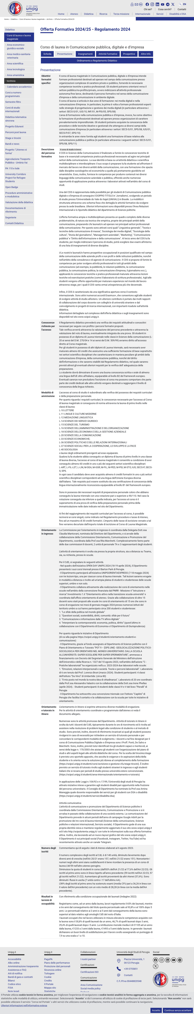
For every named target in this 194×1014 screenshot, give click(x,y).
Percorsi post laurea (15, 132)
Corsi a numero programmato (13, 94)
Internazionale (142, 14)
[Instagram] (152, 4)
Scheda (47, 54)
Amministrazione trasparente (23, 966)
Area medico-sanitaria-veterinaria (19, 56)
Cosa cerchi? (165, 9)
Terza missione (121, 14)
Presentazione (64, 54)
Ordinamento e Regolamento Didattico (97, 60)
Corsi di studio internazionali (12, 109)
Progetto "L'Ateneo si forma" (16, 151)
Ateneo (74, 14)
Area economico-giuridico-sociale (16, 46)
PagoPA (48, 959)
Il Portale (48, 984)
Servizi (159, 14)
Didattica (88, 14)
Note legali (13, 991)
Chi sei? (148, 9)
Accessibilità (14, 959)
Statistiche (49, 991)
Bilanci (11, 980)
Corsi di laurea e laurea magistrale (19, 37)
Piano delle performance (57, 962)
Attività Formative (108, 54)
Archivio (11, 81)
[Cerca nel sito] (180, 4)
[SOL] (141, 4)
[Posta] (136, 4)
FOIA (10, 987)
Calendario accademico (19, 86)
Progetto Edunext (14, 126)
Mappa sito (50, 987)
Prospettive (129, 54)
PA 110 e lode (12, 168)
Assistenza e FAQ (17, 969)
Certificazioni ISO (89, 972)
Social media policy (91, 988)
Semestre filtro (13, 102)
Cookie (47, 977)
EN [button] (184, 4)
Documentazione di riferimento (15, 210)
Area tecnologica (16, 69)
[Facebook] (147, 4)
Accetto (156, 1010)
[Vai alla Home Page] (24, 8)
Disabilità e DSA (177, 14)
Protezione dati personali (57, 966)
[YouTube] (162, 4)
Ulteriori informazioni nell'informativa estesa (24, 1005)
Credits (48, 980)
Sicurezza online (52, 969)
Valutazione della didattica (19, 202)
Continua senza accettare (177, 1010)
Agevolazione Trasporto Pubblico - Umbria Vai (17, 161)
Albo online (14, 962)
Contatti (182, 9)
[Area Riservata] (132, 4)
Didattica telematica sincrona (15, 119)
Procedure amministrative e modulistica (18, 195)
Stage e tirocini (13, 138)
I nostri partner (88, 959)
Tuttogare (49, 973)
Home (61, 14)
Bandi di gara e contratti (20, 977)
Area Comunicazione (91, 985)
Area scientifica (15, 63)
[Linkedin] (157, 4)
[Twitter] (173, 4)
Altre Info (146, 54)
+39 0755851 (131, 968)
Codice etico (14, 984)
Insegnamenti (85, 54)
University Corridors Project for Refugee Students (15, 178)
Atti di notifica (15, 973)
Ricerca (103, 14)
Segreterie (10, 217)
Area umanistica (15, 75)
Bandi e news (12, 143)
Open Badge (11, 187)
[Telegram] (167, 4)
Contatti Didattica (14, 223)
